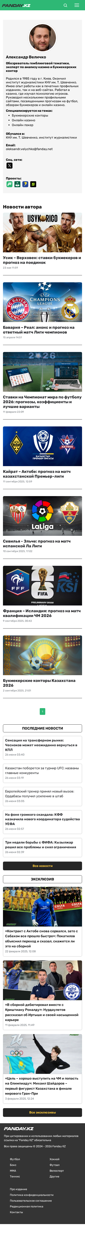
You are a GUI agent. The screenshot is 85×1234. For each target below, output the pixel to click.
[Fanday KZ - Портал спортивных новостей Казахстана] (16, 5)
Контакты (16, 1212)
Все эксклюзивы (42, 1112)
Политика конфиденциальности (32, 1195)
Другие (54, 1176)
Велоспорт (57, 1170)
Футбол (15, 1159)
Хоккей (55, 1159)
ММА (13, 1170)
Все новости (43, 866)
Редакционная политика (26, 1206)
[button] (65, 6)
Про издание (18, 1189)
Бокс (13, 1165)
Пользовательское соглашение (31, 1200)
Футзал (55, 1165)
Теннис (15, 1176)
